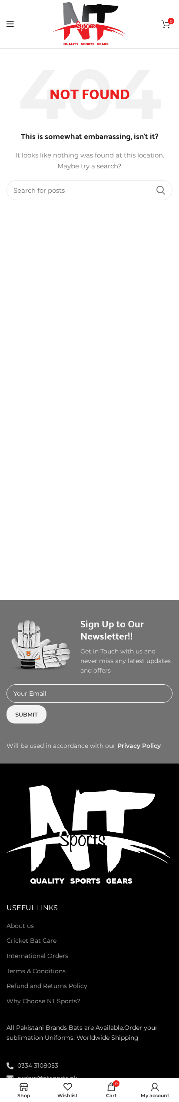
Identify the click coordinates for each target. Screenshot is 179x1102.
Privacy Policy (139, 746)
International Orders (37, 956)
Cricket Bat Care (31, 941)
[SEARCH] (161, 190)
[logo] (89, 835)
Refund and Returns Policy (47, 986)
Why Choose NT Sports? (43, 1001)
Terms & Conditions (36, 971)
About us (20, 926)
